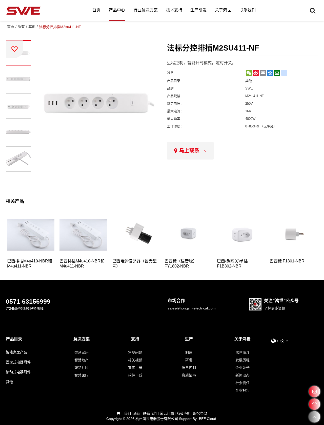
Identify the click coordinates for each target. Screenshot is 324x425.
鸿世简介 (242, 352)
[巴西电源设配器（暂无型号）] (135, 234)
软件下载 (135, 375)
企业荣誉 (242, 368)
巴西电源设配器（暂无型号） (134, 263)
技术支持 (174, 10)
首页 (96, 10)
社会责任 (242, 383)
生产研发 (198, 10)
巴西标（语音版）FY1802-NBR (181, 263)
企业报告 (242, 390)
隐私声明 (183, 413)
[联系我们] (314, 391)
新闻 (136, 413)
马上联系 (189, 150)
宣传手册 (135, 368)
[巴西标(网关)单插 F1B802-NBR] (240, 234)
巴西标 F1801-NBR (287, 261)
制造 (188, 352)
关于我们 (124, 413)
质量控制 (189, 368)
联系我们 (247, 10)
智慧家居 (81, 352)
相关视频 (135, 360)
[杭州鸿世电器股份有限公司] (23, 11)
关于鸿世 (223, 10)
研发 (188, 360)
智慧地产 (81, 360)
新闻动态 (242, 375)
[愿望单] (314, 404)
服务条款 (200, 413)
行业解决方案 (145, 10)
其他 (31, 27)
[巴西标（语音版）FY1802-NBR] (188, 234)
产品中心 (117, 10)
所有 (21, 27)
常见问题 (135, 352)
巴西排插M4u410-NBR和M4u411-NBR (29, 263)
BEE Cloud (207, 419)
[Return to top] (314, 416)
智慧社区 (81, 368)
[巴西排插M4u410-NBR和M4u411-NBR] (30, 234)
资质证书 (189, 375)
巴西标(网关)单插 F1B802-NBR (232, 263)
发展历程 (242, 360)
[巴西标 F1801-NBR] (293, 234)
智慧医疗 (81, 375)
